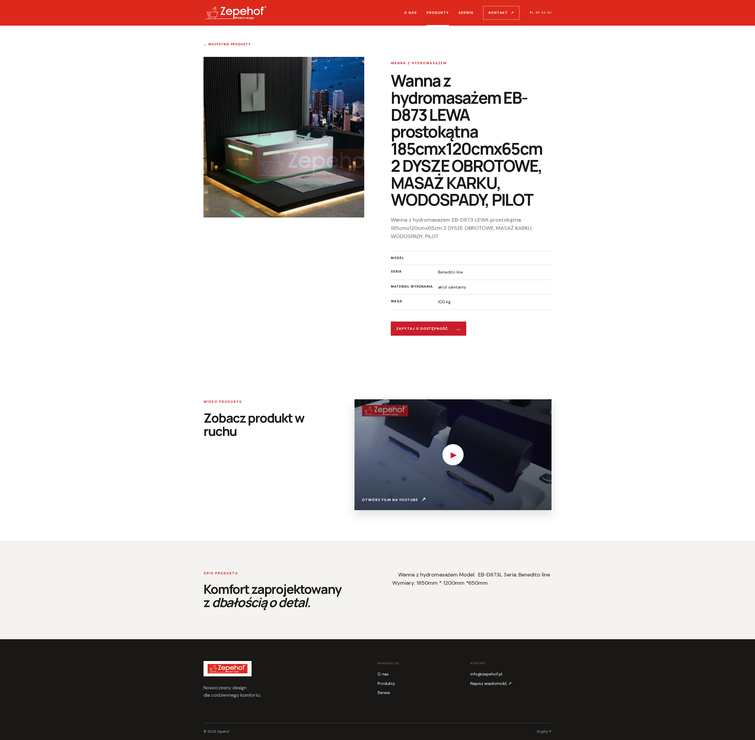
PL (532, 12)
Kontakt (501, 12)
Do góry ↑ (544, 731)
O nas (410, 12)
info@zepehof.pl (486, 674)
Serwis (466, 12)
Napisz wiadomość (491, 683)
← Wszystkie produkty (227, 44)
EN (537, 12)
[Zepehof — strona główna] (235, 13)
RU (549, 12)
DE (543, 12)
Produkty (437, 12)
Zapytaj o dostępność (428, 328)
